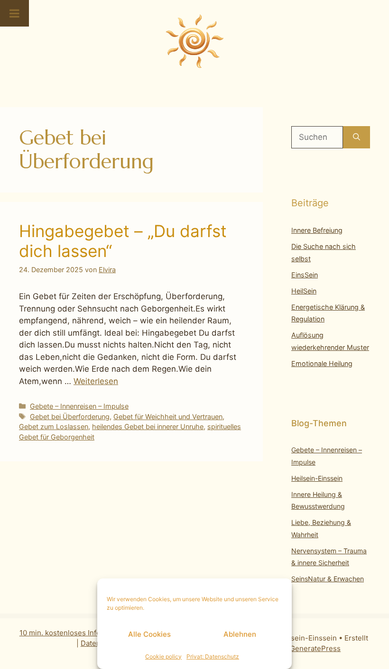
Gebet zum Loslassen (53, 426)
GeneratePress (315, 648)
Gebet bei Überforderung (70, 416)
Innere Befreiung (317, 230)
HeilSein (303, 291)
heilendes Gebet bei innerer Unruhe (148, 426)
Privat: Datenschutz (212, 656)
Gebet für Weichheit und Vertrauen (167, 416)
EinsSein (304, 275)
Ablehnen (239, 634)
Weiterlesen (96, 381)
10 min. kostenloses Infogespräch (75, 632)
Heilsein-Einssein (317, 478)
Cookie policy (163, 656)
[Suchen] (356, 137)
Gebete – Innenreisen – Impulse (79, 406)
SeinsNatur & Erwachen (327, 579)
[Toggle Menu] (14, 13)
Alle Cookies (149, 634)
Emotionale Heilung (321, 363)
